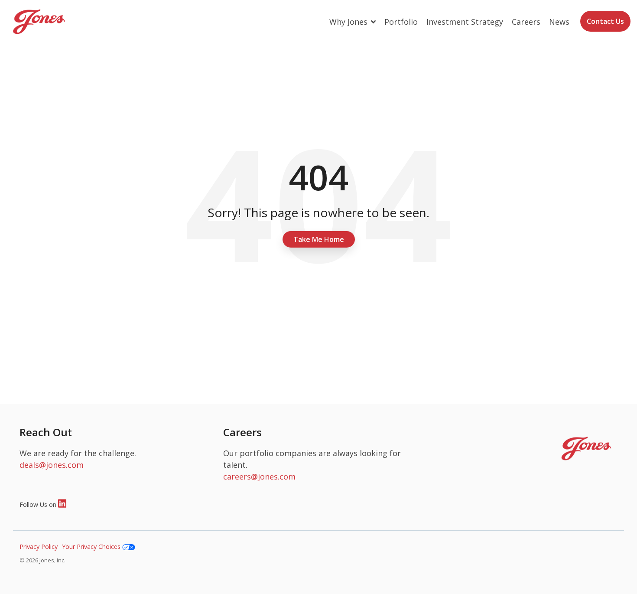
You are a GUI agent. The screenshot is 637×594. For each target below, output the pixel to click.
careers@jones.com (259, 476)
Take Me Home (318, 239)
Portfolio (401, 21)
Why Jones (349, 21)
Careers (526, 21)
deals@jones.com (52, 465)
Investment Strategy (464, 21)
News (559, 21)
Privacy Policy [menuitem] (39, 546)
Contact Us (605, 21)
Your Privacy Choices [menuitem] (92, 546)
